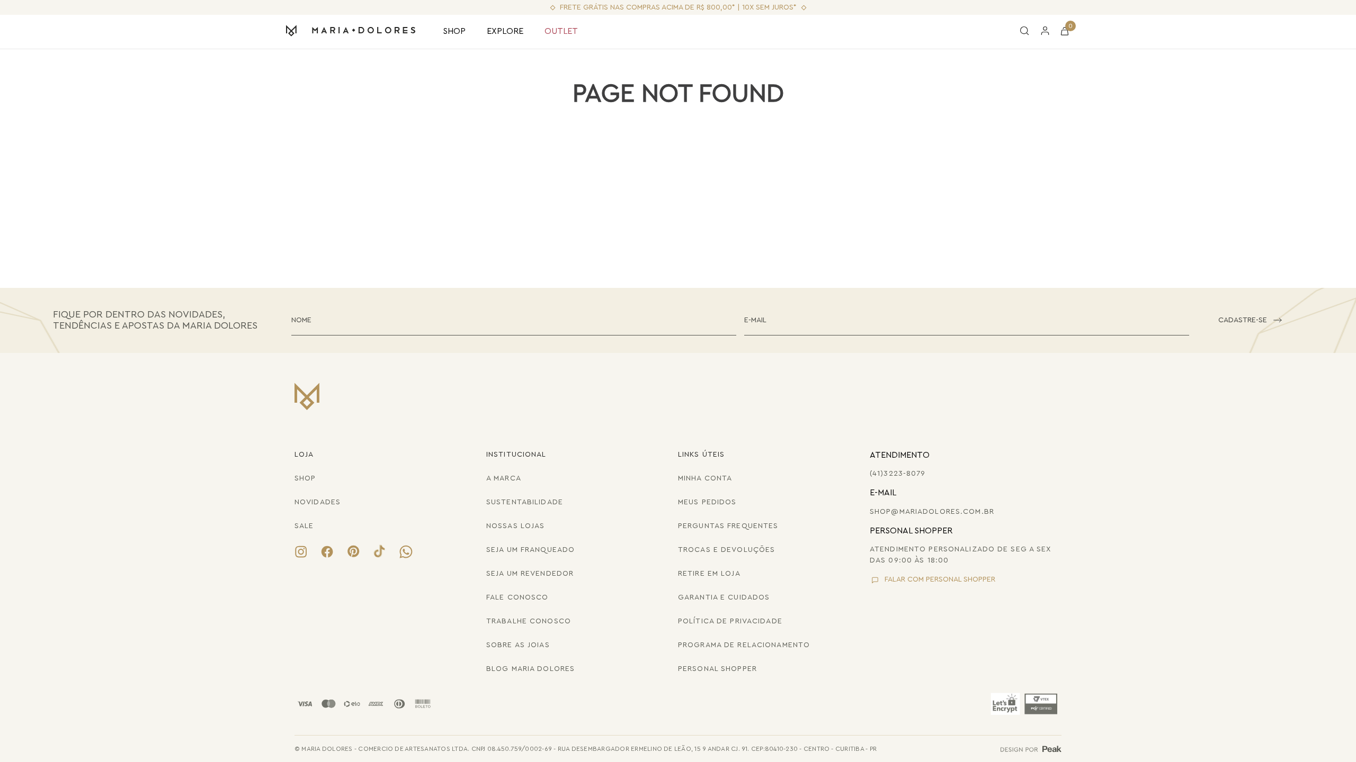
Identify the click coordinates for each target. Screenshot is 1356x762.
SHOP (454, 31)
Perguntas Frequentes (728, 526)
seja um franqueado (530, 550)
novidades (318, 502)
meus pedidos (707, 502)
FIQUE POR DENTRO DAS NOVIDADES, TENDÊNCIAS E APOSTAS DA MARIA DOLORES (155, 320)
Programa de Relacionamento (744, 645)
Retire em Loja (709, 573)
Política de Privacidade (730, 621)
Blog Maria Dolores (530, 669)
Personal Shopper (717, 669)
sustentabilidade (524, 502)
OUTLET (561, 31)
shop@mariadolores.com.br (932, 511)
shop (305, 478)
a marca (503, 478)
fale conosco (517, 597)
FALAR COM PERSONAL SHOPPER (940, 579)
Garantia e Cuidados (724, 597)
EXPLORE (505, 31)
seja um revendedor (530, 573)
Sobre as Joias (518, 645)
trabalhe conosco (528, 621)
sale (304, 526)
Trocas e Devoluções (726, 550)
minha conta (705, 478)
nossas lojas (515, 526)
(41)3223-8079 (898, 473)
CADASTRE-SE (1242, 320)
